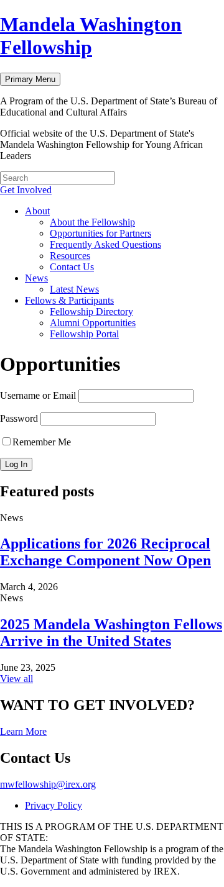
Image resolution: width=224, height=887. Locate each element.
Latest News (74, 289)
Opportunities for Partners (100, 233)
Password (19, 418)
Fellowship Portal (84, 334)
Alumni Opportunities (93, 322)
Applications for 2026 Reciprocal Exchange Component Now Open (105, 551)
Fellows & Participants (69, 300)
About (37, 211)
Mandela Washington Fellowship (91, 35)
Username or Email (38, 395)
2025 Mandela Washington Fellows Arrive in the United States (111, 632)
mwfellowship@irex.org (48, 784)
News (36, 278)
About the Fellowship (92, 222)
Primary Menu (30, 79)
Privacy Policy (53, 805)
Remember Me (41, 442)
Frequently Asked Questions (105, 244)
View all (16, 678)
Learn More (23, 731)
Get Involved (26, 189)
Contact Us (72, 267)
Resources (70, 255)
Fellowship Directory (91, 311)
